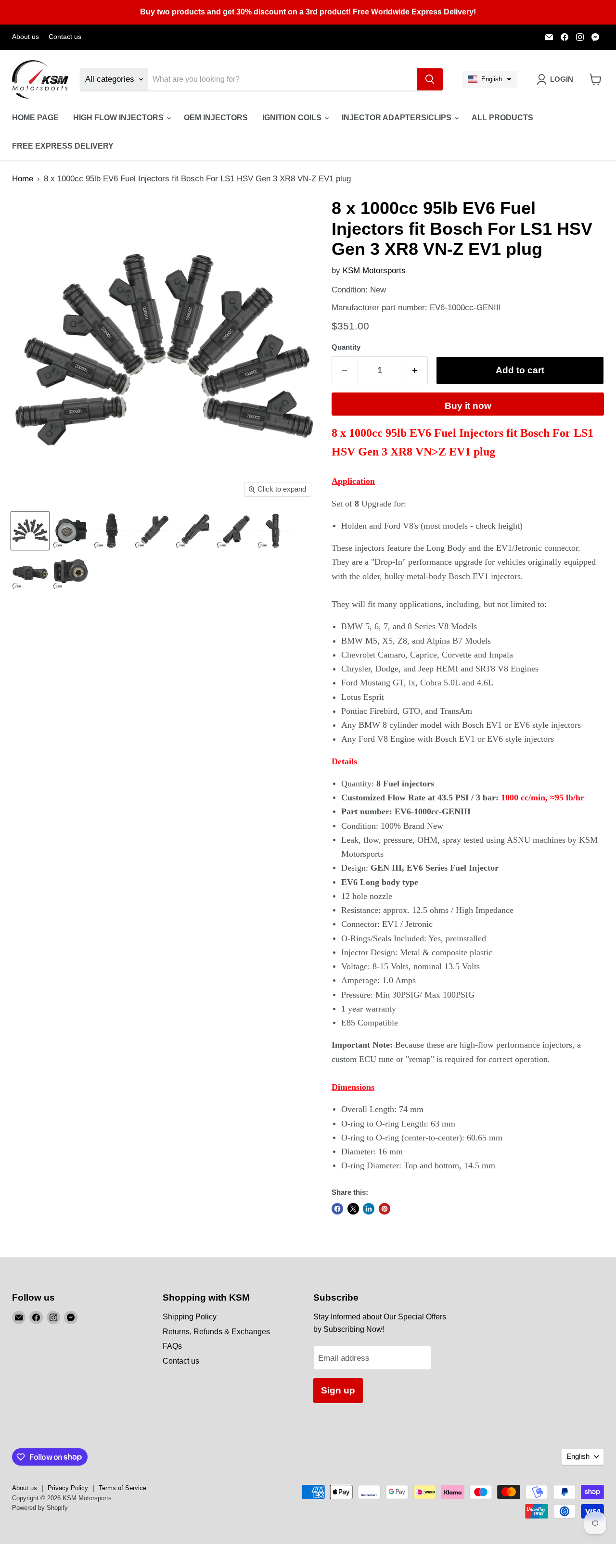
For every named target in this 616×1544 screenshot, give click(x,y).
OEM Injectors (216, 118)
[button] (489, 79)
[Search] (430, 79)
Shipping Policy (190, 1317)
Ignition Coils (292, 118)
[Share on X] (353, 1209)
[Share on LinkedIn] (368, 1209)
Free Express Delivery (63, 146)
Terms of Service (122, 1488)
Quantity (346, 347)
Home (22, 178)
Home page (35, 118)
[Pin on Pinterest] (384, 1209)
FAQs (172, 1346)
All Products (502, 118)
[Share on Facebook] (337, 1209)
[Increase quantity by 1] (415, 370)
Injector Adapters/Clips (397, 118)
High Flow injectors (119, 118)
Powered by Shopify (40, 1507)
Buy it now (468, 406)
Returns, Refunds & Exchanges (216, 1332)
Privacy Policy (68, 1488)
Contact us (65, 36)
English (578, 1456)
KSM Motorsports (374, 270)
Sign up (338, 1390)
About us (25, 36)
